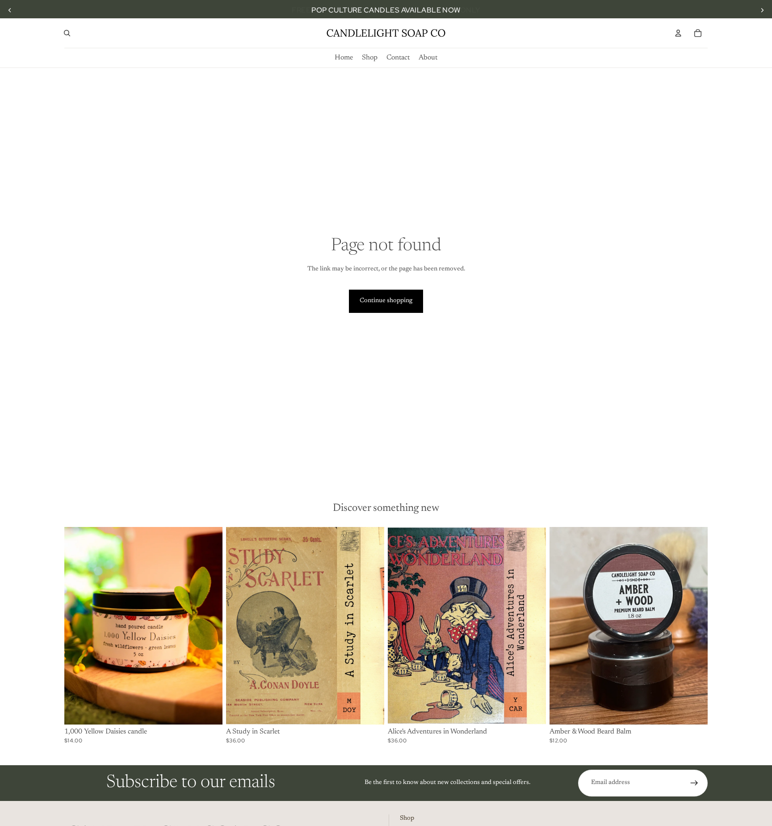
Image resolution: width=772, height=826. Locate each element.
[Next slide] (762, 10)
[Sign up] (694, 783)
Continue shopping (386, 301)
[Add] (209, 711)
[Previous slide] (10, 10)
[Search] (67, 33)
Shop (407, 818)
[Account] (678, 33)
